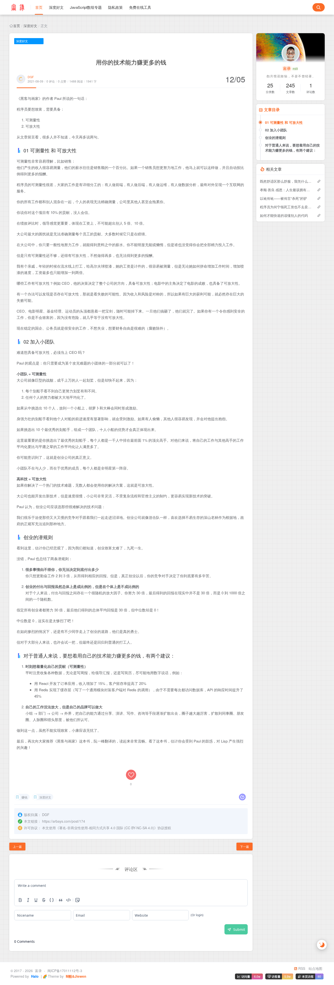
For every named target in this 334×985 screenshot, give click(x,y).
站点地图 (315, 968)
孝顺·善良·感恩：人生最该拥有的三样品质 (286, 189)
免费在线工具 (140, 7)
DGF (31, 77)
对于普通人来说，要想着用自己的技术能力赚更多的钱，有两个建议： (292, 148)
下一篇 (244, 846)
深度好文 (56, 7)
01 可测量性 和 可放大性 (284, 122)
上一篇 (17, 846)
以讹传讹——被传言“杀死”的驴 (283, 198)
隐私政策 (115, 7)
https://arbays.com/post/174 (63, 821)
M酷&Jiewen (75, 976)
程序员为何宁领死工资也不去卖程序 (286, 206)
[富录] (20, 7)
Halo (34, 976)
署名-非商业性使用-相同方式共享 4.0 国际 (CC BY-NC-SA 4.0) (106, 827)
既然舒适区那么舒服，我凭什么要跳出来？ (286, 181)
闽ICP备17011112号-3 (64, 970)
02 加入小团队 (276, 129)
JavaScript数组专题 (86, 7)
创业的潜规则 (275, 137)
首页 (39, 7)
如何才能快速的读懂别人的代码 (284, 215)
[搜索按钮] (318, 7)
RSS (301, 968)
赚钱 (24, 797)
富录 (287, 68)
